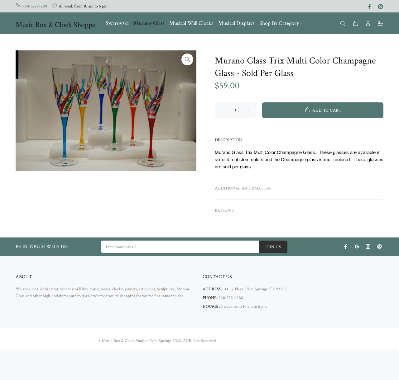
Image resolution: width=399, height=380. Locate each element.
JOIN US (273, 247)
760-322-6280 (34, 6)
